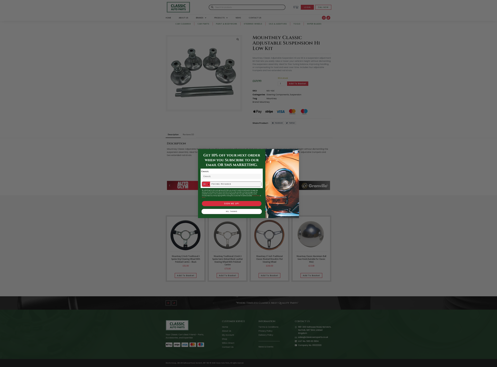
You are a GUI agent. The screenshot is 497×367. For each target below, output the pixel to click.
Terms (203, 197)
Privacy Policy (256, 196)
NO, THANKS (231, 211)
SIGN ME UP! (231, 203)
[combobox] (206, 184)
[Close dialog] (296, 151)
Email (205, 171)
